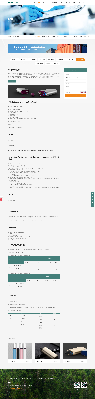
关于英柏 (68, 2)
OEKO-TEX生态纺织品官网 (12, 378)
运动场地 (53, 36)
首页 (34, 2)
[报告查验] (92, 199)
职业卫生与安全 (83, 36)
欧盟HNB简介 (71, 59)
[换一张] (83, 92)
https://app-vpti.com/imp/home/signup (19, 304)
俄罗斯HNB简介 (33, 59)
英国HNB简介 (14, 59)
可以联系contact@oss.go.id (34, 217)
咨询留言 (12, 81)
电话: (15, 388)
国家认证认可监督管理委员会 (50, 378)
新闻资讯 (61, 2)
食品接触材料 (65, 36)
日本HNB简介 (51, 59)
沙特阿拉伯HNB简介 (61, 59)
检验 (44, 2)
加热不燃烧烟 (17, 36)
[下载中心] (92, 193)
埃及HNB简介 (23, 59)
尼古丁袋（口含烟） (45, 36)
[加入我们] (92, 202)
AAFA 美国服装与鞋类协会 (23, 378)
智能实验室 (54, 2)
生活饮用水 (76, 36)
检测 (39, 2)
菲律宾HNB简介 (39, 63)
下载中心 (74, 2)
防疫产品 (58, 36)
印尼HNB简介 (80, 59)
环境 (70, 36)
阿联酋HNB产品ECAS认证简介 (52, 63)
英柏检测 (13, 2)
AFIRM (30, 378)
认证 (48, 2)
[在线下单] (92, 196)
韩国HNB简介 (42, 59)
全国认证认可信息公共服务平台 (38, 378)
